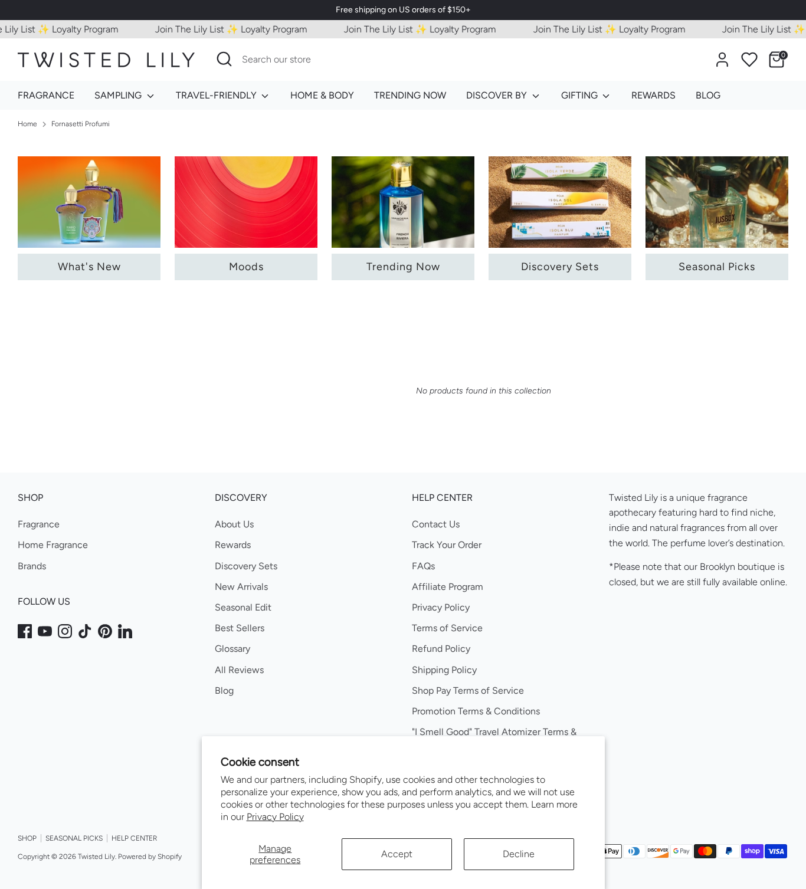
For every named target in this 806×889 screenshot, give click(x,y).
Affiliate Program (447, 586)
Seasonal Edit (243, 607)
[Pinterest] (105, 631)
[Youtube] (45, 631)
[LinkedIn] (125, 631)
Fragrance (39, 524)
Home (27, 124)
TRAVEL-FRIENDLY (217, 95)
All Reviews (239, 669)
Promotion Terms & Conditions (476, 711)
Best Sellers (239, 628)
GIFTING (580, 95)
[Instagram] (65, 631)
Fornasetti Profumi (80, 124)
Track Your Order (446, 544)
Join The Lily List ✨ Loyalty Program (219, 29)
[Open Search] (224, 59)
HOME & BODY (322, 95)
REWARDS (653, 95)
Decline (519, 854)
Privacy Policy (275, 816)
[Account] (722, 59)
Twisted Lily (96, 856)
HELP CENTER (134, 838)
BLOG (708, 95)
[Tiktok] (85, 631)
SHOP (27, 838)
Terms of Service (447, 628)
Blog (224, 690)
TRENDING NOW (410, 95)
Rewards (233, 544)
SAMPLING (119, 95)
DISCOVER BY (497, 95)
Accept (396, 854)
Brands (32, 566)
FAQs (423, 566)
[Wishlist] (749, 59)
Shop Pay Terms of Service (468, 690)
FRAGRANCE (46, 95)
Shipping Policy (444, 669)
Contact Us (436, 524)
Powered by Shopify (150, 856)
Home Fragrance (53, 544)
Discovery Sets (246, 566)
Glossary (232, 648)
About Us (234, 524)
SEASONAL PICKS (74, 838)
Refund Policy (441, 648)
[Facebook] (25, 631)
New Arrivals (241, 586)
